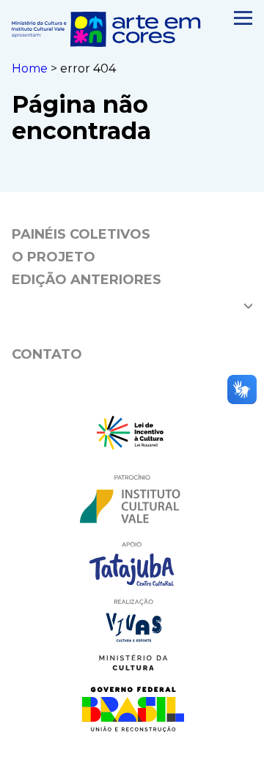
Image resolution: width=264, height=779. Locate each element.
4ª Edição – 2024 (74, 302)
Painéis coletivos (81, 234)
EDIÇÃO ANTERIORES (86, 280)
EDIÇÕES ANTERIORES (90, 328)
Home (30, 68)
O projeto (53, 257)
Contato (47, 354)
